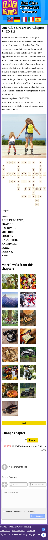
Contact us (5, 530)
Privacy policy (18, 530)
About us (31, 530)
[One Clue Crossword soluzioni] (31, 21)
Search (32, 440)
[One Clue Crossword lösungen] (17, 21)
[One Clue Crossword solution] (24, 21)
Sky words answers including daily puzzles (20, 534)
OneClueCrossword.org (20, 526)
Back (24, 423)
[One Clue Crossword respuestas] (38, 21)
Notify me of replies (13, 512)
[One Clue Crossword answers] (10, 21)
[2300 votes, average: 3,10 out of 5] (5, 446)
